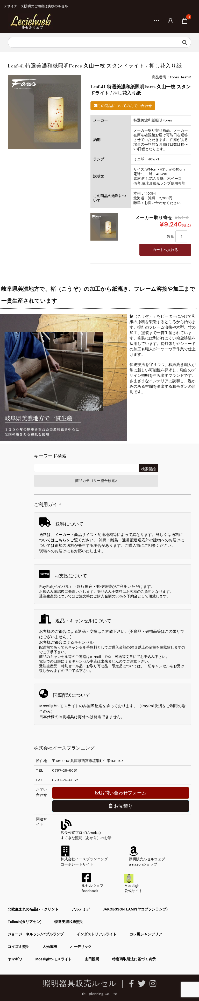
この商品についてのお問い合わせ (124, 106)
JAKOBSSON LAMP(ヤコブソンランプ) (135, 909)
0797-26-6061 (64, 770)
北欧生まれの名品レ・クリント (33, 909)
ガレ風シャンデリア (146, 934)
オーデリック (81, 946)
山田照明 (92, 959)
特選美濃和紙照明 (68, 922)
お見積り (122, 806)
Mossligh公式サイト (133, 888)
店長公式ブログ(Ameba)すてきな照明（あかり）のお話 (86, 835)
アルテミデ (81, 909)
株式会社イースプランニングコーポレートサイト (84, 861)
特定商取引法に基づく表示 (134, 959)
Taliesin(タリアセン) (24, 922)
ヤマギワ (15, 959)
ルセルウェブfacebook (92, 888)
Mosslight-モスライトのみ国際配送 (70, 706)
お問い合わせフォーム (123, 792)
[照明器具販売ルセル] (30, 21)
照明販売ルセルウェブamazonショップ (147, 861)
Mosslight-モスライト (53, 959)
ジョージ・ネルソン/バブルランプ (36, 934)
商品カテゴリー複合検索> (96, 481)
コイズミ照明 (19, 946)
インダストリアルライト (97, 934)
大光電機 (49, 946)
